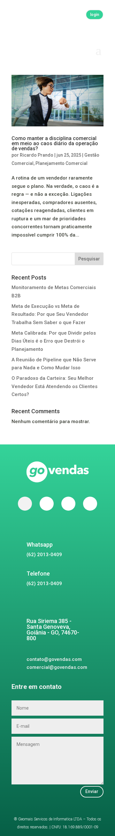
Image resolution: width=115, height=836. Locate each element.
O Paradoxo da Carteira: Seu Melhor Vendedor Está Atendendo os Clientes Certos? (54, 386)
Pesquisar (89, 258)
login (94, 14)
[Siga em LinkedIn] (90, 504)
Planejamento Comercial (61, 163)
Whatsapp (40, 544)
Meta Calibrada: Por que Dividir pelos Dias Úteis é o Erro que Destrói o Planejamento (54, 341)
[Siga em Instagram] (68, 504)
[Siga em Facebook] (25, 504)
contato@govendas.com (54, 659)
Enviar (91, 791)
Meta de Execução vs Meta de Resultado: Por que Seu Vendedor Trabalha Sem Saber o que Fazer (50, 314)
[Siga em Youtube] (47, 504)
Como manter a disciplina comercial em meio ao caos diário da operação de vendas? (55, 143)
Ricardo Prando (36, 155)
